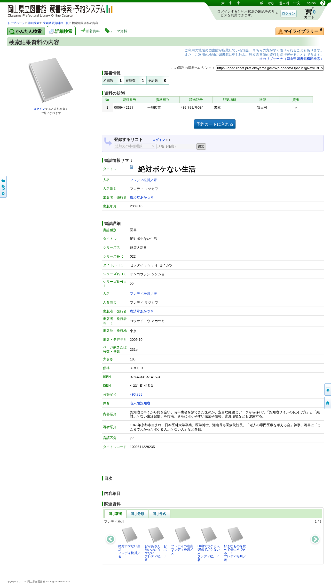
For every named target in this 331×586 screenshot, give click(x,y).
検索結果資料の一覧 (56, 23)
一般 (260, 3)
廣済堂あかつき (142, 197)
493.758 (136, 394)
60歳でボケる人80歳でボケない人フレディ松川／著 (208, 553)
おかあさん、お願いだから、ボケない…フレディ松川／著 (156, 553)
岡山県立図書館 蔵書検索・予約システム (58, 10)
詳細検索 (33, 23)
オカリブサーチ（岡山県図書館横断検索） (291, 59)
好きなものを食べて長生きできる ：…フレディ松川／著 (235, 553)
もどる (3, 187)
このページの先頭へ (327, 389)
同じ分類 (137, 514)
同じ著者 (115, 514)
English (310, 3)
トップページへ (327, 403)
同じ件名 (159, 514)
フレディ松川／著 (143, 180)
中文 (296, 3)
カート (310, 14)
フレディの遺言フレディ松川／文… (182, 549)
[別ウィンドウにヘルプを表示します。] (322, 2)
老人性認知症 (140, 403)
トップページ (16, 23)
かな (271, 3)
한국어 (284, 3)
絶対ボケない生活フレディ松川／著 (129, 551)
